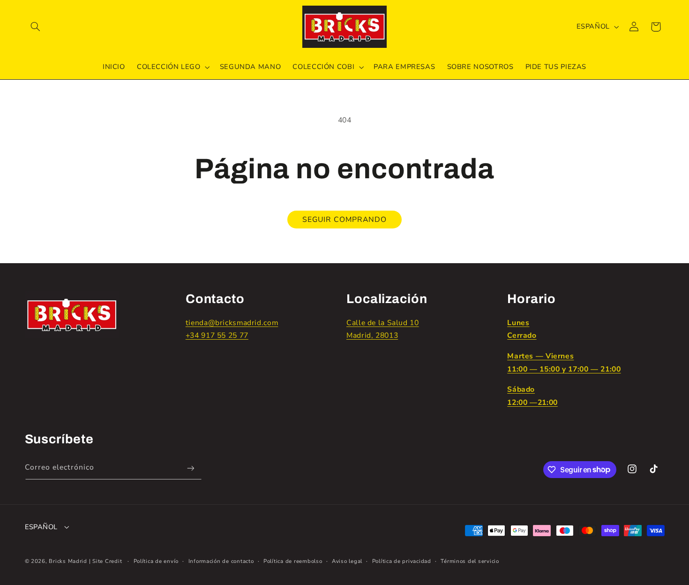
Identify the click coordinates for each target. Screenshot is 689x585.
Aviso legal (347, 561)
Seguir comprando (344, 219)
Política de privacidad (401, 561)
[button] (35, 27)
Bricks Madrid (68, 561)
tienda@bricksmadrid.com (232, 323)
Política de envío (156, 561)
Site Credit (107, 561)
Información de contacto (221, 561)
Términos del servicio (470, 561)
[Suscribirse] (190, 468)
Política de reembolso (292, 561)
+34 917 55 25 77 (217, 335)
